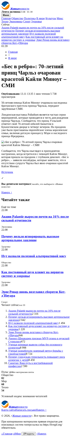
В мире (40, 18)
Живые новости (21, 415)
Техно (4, 21)
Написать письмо (25, 409)
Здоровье (36, 21)
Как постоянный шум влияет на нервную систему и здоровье (32, 38)
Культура (50, 18)
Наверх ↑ (6, 192)
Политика (30, 18)
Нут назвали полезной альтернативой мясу (33, 256)
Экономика (15, 21)
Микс (60, 18)
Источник (7, 172)
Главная (6, 18)
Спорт (27, 21)
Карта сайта (8, 409)
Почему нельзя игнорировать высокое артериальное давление (30, 238)
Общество (17, 18)
